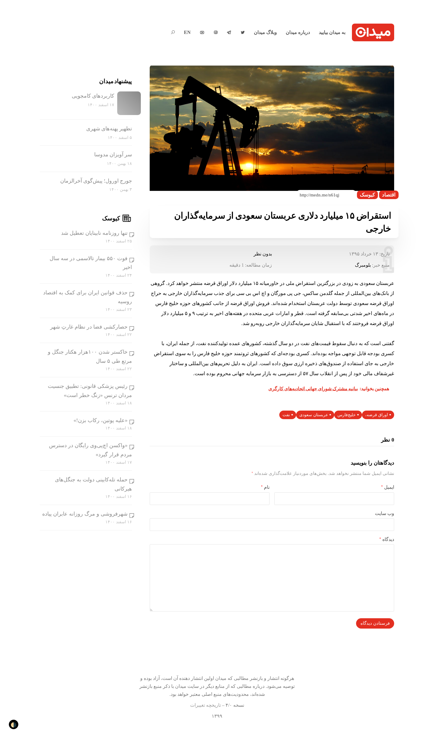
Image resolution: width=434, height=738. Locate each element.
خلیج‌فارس (346, 415)
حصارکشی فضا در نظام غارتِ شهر (89, 327)
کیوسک (367, 195)
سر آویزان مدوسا (113, 155)
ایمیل (387, 487)
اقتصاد (389, 195)
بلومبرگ (363, 265)
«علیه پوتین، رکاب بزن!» (101, 420)
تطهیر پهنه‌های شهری (109, 129)
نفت (286, 415)
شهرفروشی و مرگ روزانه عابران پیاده (85, 514)
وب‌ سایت (384, 513)
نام (265, 487)
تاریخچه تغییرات (205, 705)
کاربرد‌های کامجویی (93, 96)
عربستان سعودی (313, 415)
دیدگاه (386, 539)
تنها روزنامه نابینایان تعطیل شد (94, 233)
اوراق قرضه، (376, 415)
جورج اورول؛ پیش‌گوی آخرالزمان (96, 181)
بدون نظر (263, 253)
